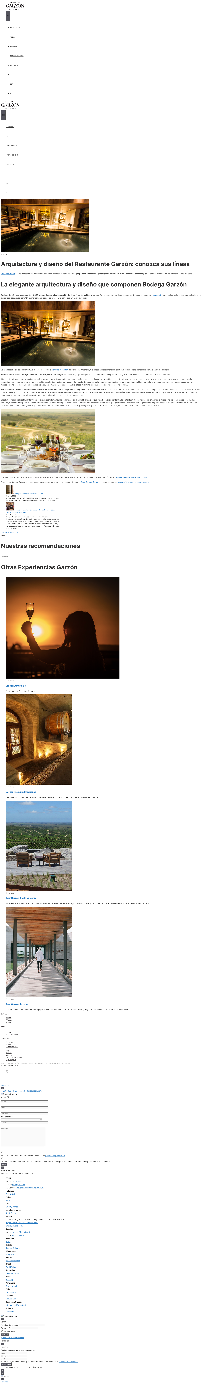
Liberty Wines (12, 1207)
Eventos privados (12, 1047)
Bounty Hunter (18, 1184)
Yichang (9, 1280)
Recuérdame (9, 1331)
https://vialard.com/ (14, 1226)
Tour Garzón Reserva (17, 1004)
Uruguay (145, 477)
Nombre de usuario (9, 1325)
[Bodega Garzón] (15, 10)
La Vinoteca (11, 1292)
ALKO (8, 1241)
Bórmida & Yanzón (60, 370)
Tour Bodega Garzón (90, 482)
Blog (7, 1050)
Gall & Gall (10, 1194)
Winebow (17, 1181)
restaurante (157, 295)
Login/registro (11, 1060)
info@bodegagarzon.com (30, 1091)
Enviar (4, 1164)
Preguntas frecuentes (14, 1057)
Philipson (10, 1254)
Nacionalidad (7, 1116)
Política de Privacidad (9, 1065)
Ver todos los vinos (9, 532)
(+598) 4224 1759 (9, 1091)
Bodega (8, 1022)
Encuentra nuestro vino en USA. (30, 1188)
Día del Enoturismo (16, 685)
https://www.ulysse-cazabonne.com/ (22, 1222)
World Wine (11, 1267)
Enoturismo (10, 1042)
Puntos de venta (12, 1034)
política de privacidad (55, 1155)
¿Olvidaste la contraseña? (12, 1337)
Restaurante (10, 1044)
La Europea (11, 1299)
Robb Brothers (12, 1213)
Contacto (9, 1055)
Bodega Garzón (8, 274)
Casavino (10, 1311)
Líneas (8, 1030)
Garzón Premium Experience (21, 792)
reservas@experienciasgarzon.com (133, 482)
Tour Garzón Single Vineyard (21, 898)
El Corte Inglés (18, 1235)
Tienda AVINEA (12, 1273)
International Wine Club (16, 1305)
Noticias (9, 1053)
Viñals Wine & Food (21, 1232)
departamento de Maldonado (128, 477)
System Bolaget (13, 1248)
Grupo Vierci (11, 1286)
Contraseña (6, 1328)
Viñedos (9, 1020)
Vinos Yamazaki (13, 1260)
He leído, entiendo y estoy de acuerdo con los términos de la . (41, 1361)
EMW (8, 1200)
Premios (9, 1032)
